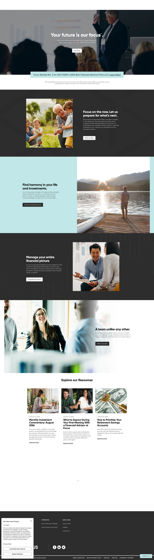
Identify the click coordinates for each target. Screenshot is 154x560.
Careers (65, 527)
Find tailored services (34, 279)
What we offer (89, 138)
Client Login (66, 523)
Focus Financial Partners (49, 523)
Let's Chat (77, 50)
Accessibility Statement (127, 558)
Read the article (34, 442)
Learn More (115, 75)
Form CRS (114, 558)
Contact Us (146, 556)
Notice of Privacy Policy (94, 558)
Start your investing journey (32, 205)
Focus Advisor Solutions (49, 527)
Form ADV (106, 558)
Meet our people (102, 343)
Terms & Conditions (78, 558)
